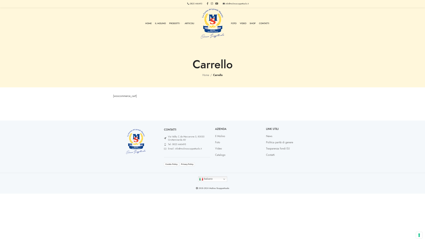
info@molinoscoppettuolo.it (237, 3)
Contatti (270, 155)
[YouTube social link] (216, 3)
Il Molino (220, 136)
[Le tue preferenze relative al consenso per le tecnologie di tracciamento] (419, 235)
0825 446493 (195, 3)
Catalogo (220, 155)
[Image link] (135, 141)
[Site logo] (213, 23)
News (269, 136)
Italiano (208, 178)
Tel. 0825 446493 (177, 144)
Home (205, 75)
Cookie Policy (171, 164)
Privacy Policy (187, 164)
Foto (217, 142)
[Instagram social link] (212, 3)
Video (218, 148)
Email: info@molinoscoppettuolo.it (185, 148)
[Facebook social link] (208, 3)
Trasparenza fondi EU (278, 148)
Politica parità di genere (279, 142)
